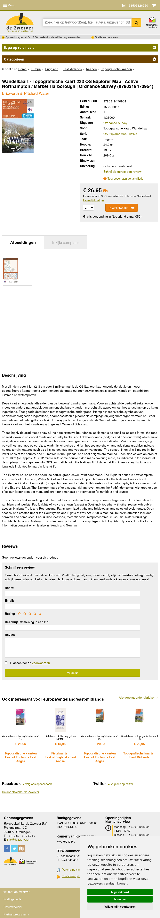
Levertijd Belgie (93, 200)
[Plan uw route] (21, 848)
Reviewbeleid (13, 906)
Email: (9, 600)
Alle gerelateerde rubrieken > (138, 697)
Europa (36, 69)
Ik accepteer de (30, 662)
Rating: (10, 613)
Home (22, 69)
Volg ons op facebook (38, 783)
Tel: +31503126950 (135, 5)
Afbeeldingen (23, 242)
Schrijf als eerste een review (122, 171)
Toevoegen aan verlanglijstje (125, 178)
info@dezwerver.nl (18, 839)
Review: (10, 635)
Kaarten (91, 69)
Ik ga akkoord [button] (120, 892)
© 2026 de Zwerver (16, 891)
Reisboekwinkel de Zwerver (20, 792)
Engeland (51, 69)
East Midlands (72, 69)
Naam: (9, 588)
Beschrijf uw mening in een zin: (27, 622)
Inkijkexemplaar (65, 242)
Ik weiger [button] (120, 899)
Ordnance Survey (115, 122)
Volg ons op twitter (121, 783)
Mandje (154, 5)
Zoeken (136, 22)
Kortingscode (12, 899)
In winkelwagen (118, 207)
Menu (11, 5)
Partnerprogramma (16, 914)
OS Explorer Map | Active (120, 133)
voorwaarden (41, 662)
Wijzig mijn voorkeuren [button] (120, 906)
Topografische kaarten (116, 69)
